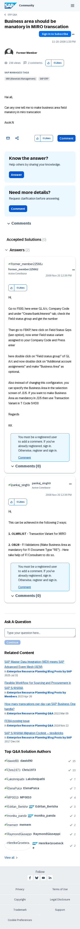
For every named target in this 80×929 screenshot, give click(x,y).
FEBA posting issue (17, 721)
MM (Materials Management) (20, 78)
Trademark (20, 909)
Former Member (26, 52)
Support (60, 909)
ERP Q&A (12, 14)
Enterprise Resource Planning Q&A (30, 713)
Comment (66, 138)
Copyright (20, 899)
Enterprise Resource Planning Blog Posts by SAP (39, 671)
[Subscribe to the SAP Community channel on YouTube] (43, 877)
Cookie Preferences (20, 920)
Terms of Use (60, 889)
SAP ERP (44, 78)
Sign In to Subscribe (55, 33)
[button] (48, 63)
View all (9, 857)
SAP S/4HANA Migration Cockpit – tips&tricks (33, 733)
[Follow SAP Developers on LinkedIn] (50, 877)
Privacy (20, 889)
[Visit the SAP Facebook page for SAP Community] (29, 877)
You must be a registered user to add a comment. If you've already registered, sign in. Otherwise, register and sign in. (37, 443)
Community (26, 5)
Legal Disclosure (60, 899)
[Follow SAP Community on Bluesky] (36, 877)
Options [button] (73, 34)
